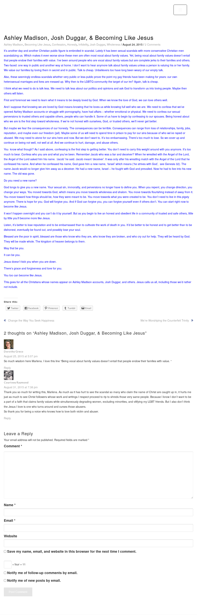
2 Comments (152, 44)
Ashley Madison (13, 44)
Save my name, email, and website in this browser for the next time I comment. (71, 551)
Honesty (72, 44)
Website (10, 536)
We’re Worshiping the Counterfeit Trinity (164, 320)
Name (10, 504)
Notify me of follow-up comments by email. (42, 572)
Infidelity (83, 44)
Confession (59, 44)
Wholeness (113, 44)
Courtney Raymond (16, 382)
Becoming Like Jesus (37, 44)
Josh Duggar (97, 44)
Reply (7, 418)
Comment (13, 446)
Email (9, 520)
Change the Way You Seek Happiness (31, 320)
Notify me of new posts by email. (34, 580)
